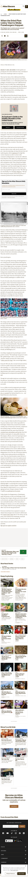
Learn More (14, 806)
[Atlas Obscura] (7, 6)
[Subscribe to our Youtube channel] (7, 833)
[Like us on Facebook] (3, 833)
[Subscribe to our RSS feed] (24, 833)
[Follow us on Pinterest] (20, 833)
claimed (2, 335)
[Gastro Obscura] (14, 10)
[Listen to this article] (7, 36)
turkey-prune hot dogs (6, 360)
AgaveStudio (24, 59)
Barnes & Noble (20, 127)
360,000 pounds (5, 393)
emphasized (15, 153)
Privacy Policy (4, 197)
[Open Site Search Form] (23, 6)
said (2, 375)
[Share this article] (2, 36)
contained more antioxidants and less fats (11, 432)
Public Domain (15, 226)
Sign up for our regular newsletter (8, 525)
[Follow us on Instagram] (16, 833)
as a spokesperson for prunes (12, 491)
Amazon (8, 127)
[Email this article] (5, 36)
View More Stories (5, 571)
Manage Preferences (11, 873)
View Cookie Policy (14, 870)
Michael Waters (5, 32)
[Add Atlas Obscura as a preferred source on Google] (25, 35)
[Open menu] (26, 6)
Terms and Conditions (11, 197)
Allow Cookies (21, 873)
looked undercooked (8, 514)
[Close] (25, 866)
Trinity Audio (7, 64)
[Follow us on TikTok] (12, 833)
